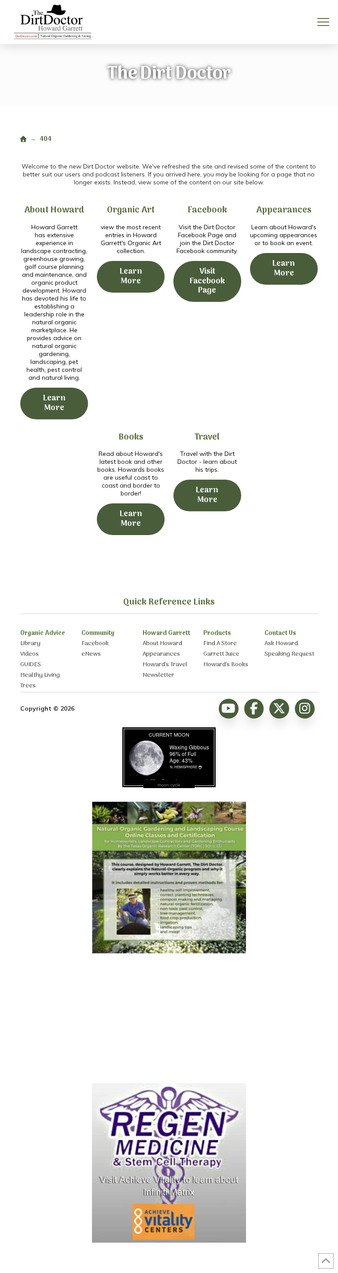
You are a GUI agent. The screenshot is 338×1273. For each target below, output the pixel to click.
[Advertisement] (169, 1019)
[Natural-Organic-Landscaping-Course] (169, 951)
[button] (323, 22)
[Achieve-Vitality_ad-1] (169, 1240)
